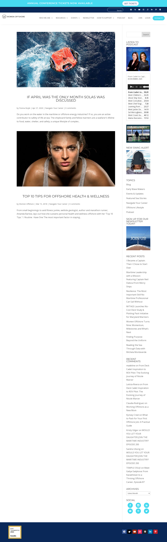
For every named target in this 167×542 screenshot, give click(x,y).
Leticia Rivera (132, 384)
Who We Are (44, 18)
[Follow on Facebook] (131, 9)
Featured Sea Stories (136, 198)
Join (140, 18)
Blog (130, 18)
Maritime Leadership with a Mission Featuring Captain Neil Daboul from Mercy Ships (137, 279)
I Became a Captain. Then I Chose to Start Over (136, 264)
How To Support (104, 18)
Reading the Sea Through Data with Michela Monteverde (136, 349)
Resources (60, 18)
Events (74, 18)
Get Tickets (130, 3)
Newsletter (88, 18)
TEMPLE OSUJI (133, 467)
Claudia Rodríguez (135, 403)
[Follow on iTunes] (147, 9)
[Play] (131, 87)
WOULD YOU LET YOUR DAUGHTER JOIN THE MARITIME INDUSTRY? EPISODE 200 (138, 437)
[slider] (146, 86)
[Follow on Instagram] (143, 9)
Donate (159, 18)
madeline (130, 365)
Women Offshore (26, 204)
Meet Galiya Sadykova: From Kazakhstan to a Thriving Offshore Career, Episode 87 (137, 474)
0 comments (70, 108)
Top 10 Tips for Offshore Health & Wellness (66, 196)
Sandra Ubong (133, 449)
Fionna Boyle (24, 108)
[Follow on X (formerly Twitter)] (135, 9)
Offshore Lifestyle (135, 207)
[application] (138, 86)
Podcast (121, 18)
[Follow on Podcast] (160, 9)
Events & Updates (135, 193)
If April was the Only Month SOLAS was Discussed (66, 99)
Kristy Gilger (132, 430)
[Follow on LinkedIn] (151, 9)
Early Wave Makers (135, 189)
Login (147, 18)
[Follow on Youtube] (139, 9)
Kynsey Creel (132, 414)
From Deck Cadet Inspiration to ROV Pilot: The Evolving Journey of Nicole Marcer (137, 372)
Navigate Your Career (54, 108)
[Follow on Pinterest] (156, 9)
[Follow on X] (129, 532)
